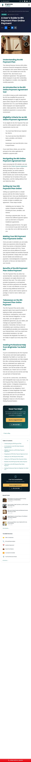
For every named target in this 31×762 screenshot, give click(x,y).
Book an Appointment (15, 420)
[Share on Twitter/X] (9, 27)
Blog (6, 11)
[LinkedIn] (24, 1)
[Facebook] (20, 1)
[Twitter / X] (22, 1)
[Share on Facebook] (6, 27)
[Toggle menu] (29, 5)
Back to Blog (7, 433)
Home (2, 11)
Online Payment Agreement (19, 166)
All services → (5, 560)
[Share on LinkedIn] (12, 27)
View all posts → (6, 528)
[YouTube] (27, 1)
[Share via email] (15, 27)
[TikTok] (29, 1)
